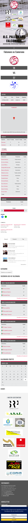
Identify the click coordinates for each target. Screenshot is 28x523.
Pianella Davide (4, 178)
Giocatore (3, 156)
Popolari (15, 239)
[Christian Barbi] (5, 247)
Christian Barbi (11, 243)
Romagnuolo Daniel (8, 349)
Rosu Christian (4, 186)
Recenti (6, 239)
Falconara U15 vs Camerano (20, 224)
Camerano (3, 145)
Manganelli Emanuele (5, 167)
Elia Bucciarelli (11, 250)
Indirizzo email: (4, 504)
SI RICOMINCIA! (11, 258)
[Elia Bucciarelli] (5, 254)
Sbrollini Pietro (7, 295)
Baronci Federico (7, 292)
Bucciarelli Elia (7, 308)
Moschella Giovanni (8, 311)
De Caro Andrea (4, 162)
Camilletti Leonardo (8, 330)
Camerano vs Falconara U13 (6, 224)
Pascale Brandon (4, 175)
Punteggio (4, 148)
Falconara (3, 142)
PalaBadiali (14, 107)
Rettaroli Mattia (4, 180)
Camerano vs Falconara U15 (6, 229)
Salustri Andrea (4, 189)
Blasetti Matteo (4, 159)
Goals (25, 156)
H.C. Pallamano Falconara (14, 38)
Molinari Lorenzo (4, 172)
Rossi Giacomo (4, 183)
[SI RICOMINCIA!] (5, 261)
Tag (23, 239)
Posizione (18, 156)
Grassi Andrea (7, 288)
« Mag (2, 384)
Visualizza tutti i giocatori (22, 298)
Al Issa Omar (4, 191)
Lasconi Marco (4, 164)
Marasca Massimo (5, 170)
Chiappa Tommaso (8, 314)
